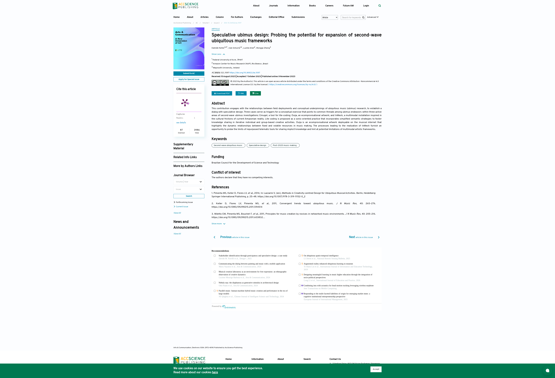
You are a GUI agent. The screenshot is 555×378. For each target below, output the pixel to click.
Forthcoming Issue (184, 202)
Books (312, 6)
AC (197, 23)
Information (257, 359)
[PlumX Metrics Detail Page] (185, 102)
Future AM (348, 6)
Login (366, 6)
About (281, 359)
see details (181, 123)
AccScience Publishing (182, 23)
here (215, 372)
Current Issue (181, 207)
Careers (329, 6)
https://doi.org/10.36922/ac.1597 (245, 73)
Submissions (298, 17)
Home (176, 17)
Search (307, 359)
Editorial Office (276, 17)
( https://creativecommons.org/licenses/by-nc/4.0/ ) (292, 85)
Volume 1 (205, 23)
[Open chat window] (547, 370)
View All (177, 213)
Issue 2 (216, 23)
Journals (273, 6)
